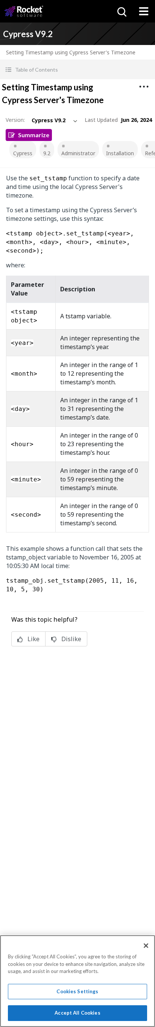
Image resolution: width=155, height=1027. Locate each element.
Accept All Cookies (77, 1013)
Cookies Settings (77, 991)
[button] (77, 69)
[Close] (146, 945)
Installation (120, 153)
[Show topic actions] (143, 86)
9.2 (46, 153)
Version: (15, 119)
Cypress (22, 153)
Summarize (33, 134)
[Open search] (121, 11)
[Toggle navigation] (143, 11)
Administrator (78, 153)
